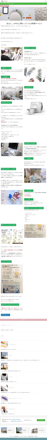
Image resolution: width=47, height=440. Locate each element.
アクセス (21, 436)
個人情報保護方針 (16, 436)
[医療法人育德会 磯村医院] (4, 1)
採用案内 (36, 436)
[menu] (45, 1)
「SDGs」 (11, 436)
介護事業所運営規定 (31, 436)
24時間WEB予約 (41, 420)
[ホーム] (1, 3)
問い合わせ (25, 436)
